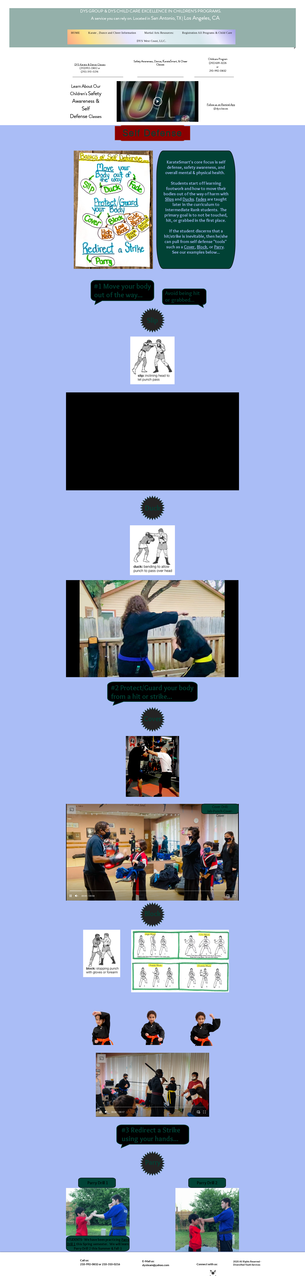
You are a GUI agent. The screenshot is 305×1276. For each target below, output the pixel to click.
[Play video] (157, 101)
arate (167, 61)
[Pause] (70, 672)
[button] (112, 33)
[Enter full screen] (233, 672)
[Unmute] (76, 672)
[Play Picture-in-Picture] (227, 672)
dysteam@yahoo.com (155, 1265)
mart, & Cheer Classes (171, 62)
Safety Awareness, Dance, (148, 61)
